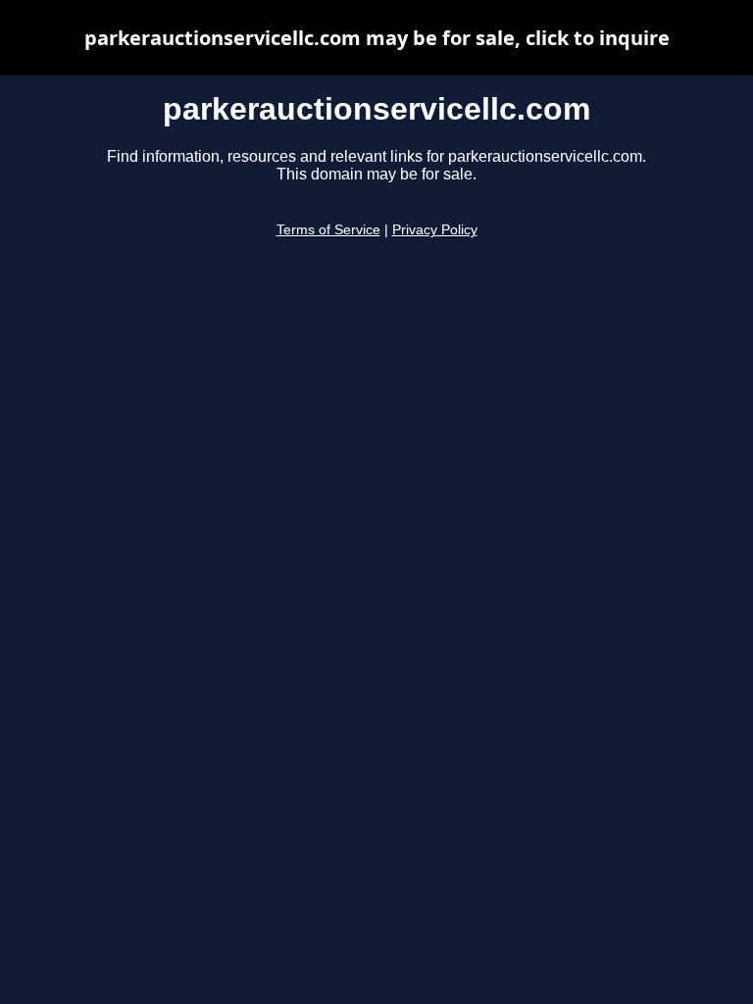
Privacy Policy (434, 230)
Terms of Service (328, 230)
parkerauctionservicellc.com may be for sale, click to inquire (377, 38)
